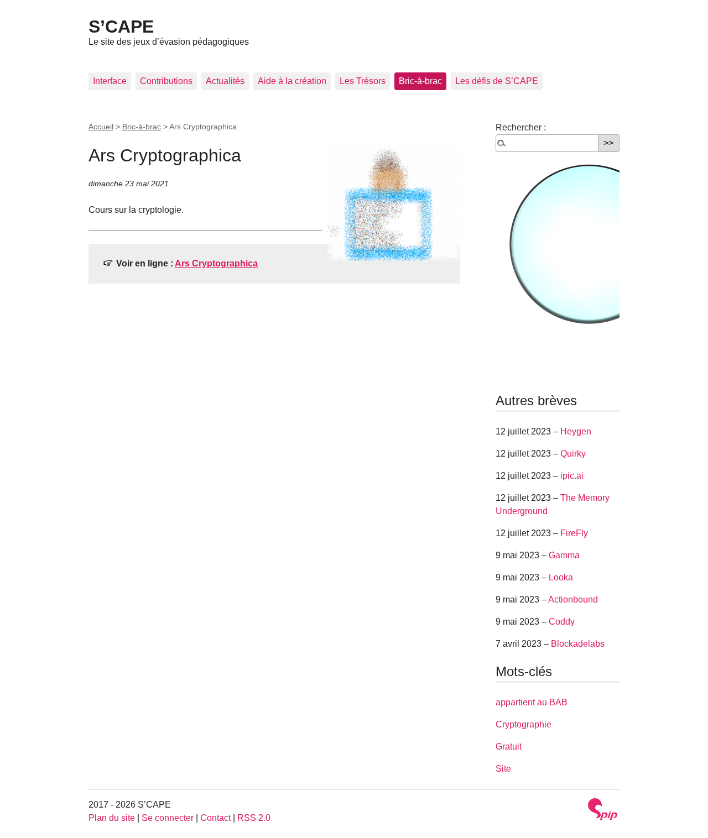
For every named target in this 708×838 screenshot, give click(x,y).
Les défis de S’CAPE (496, 81)
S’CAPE (121, 26)
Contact (215, 818)
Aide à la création (292, 81)
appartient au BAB (532, 702)
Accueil (100, 126)
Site (503, 768)
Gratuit (509, 746)
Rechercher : (521, 127)
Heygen (575, 431)
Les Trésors (363, 81)
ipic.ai (572, 475)
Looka (561, 577)
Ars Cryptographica (216, 263)
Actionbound (573, 599)
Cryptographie (523, 724)
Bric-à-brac (420, 81)
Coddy (562, 621)
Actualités (225, 81)
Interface (110, 81)
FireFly (574, 533)
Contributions (166, 81)
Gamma (564, 555)
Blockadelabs (578, 643)
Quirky (573, 453)
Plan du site (111, 818)
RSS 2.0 (253, 818)
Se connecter (168, 818)
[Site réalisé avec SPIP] (603, 809)
